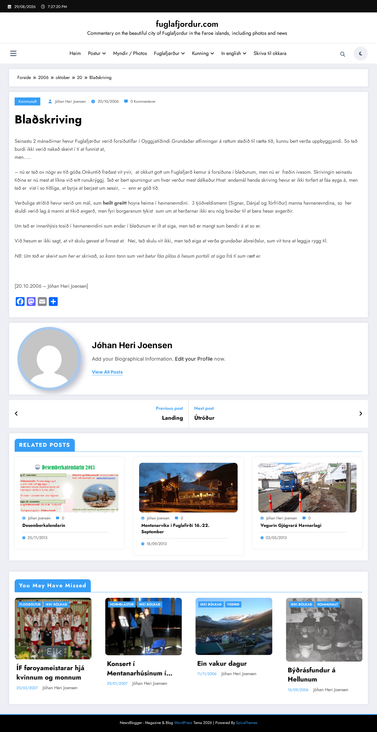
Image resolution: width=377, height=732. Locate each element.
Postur (94, 53)
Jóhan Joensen (39, 518)
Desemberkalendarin (43, 525)
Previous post (169, 408)
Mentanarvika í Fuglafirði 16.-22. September (175, 528)
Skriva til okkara (270, 53)
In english (231, 53)
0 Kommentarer (143, 101)
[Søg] (343, 54)
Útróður (204, 418)
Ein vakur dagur (145, 663)
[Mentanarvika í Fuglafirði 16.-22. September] (188, 487)
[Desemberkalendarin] (69, 487)
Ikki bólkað (73, 604)
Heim (75, 53)
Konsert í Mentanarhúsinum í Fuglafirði (59, 668)
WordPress (183, 722)
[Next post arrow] (360, 413)
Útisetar (338, 604)
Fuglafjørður (166, 53)
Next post (204, 408)
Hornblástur (45, 604)
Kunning (200, 53)
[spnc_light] (361, 53)
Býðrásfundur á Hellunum (235, 674)
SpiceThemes (246, 722)
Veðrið (156, 604)
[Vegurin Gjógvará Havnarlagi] (307, 487)
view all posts (107, 372)
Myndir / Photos (130, 53)
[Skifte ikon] (13, 54)
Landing (172, 418)
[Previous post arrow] (16, 413)
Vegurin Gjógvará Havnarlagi (291, 525)
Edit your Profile (194, 359)
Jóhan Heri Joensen (70, 101)
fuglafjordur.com (187, 24)
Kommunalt (27, 101)
